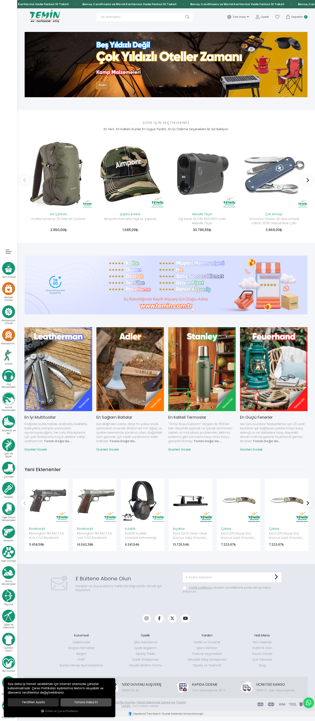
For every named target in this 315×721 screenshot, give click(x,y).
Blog (262, 665)
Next (307, 180)
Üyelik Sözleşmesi (145, 659)
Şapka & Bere (130, 214)
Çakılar (226, 528)
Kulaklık (130, 528)
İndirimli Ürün (262, 647)
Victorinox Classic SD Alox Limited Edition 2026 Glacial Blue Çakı (274, 221)
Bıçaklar (179, 528)
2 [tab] (163, 92)
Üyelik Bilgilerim (145, 647)
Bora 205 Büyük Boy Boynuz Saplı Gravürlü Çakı (237, 536)
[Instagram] (146, 618)
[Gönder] (276, 577)
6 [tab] (173, 92)
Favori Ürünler (262, 653)
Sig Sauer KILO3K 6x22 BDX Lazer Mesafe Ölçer (202, 221)
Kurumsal (81, 635)
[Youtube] (185, 618)
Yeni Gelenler (262, 642)
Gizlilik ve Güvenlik (207, 642)
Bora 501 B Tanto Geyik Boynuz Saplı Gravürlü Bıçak (190, 536)
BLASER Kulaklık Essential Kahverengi (140, 535)
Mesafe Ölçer (202, 214)
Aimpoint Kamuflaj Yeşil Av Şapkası (130, 218)
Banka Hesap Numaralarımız (81, 665)
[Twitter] (172, 618)
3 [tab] (166, 92)
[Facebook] (159, 618)
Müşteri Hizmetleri (81, 647)
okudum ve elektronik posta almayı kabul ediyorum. (227, 589)
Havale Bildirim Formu (145, 665)
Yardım (207, 635)
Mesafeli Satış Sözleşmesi (207, 659)
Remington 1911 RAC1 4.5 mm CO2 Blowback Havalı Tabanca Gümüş (94, 536)
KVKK (81, 659)
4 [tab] (168, 92)
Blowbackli (37, 528)
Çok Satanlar (262, 659)
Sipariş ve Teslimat (207, 665)
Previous (24, 180)
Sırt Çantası (58, 214)
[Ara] (187, 17)
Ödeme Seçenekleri (207, 653)
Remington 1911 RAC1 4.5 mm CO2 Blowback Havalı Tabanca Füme (46, 536)
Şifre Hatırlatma (145, 642)
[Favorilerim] (277, 17)
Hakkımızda (81, 642)
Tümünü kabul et (86, 702)
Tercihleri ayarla (33, 702)
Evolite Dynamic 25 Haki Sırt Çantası (59, 218)
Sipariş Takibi (145, 653)
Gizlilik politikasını (200, 587)
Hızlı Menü (262, 635)
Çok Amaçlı (273, 214)
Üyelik (145, 635)
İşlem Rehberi (207, 647)
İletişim (81, 653)
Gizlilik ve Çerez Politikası (61, 711)
